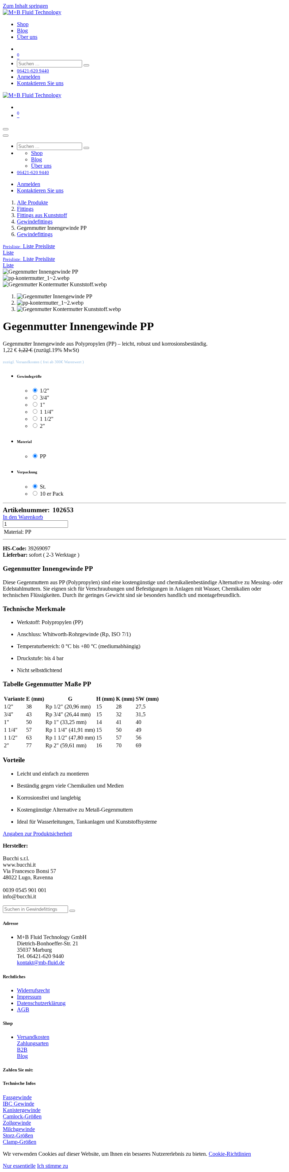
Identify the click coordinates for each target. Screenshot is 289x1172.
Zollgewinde (17, 1123)
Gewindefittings (35, 222)
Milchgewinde (19, 1129)
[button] (29, 246)
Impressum (29, 997)
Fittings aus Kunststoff (42, 215)
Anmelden (28, 77)
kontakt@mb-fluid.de (40, 962)
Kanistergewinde (22, 1110)
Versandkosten (33, 1037)
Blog (22, 1056)
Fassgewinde (17, 1097)
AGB (23, 1009)
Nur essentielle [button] (19, 1166)
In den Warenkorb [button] (23, 517)
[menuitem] (23, 24)
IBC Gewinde (18, 1104)
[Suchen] (86, 65)
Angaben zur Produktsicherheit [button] (37, 834)
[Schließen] (5, 135)
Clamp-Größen (19, 1142)
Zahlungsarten (33, 1043)
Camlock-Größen (22, 1116)
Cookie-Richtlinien (230, 1154)
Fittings (25, 209)
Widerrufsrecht (33, 990)
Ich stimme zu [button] (52, 1166)
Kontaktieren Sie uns (40, 83)
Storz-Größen (18, 1135)
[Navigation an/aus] (5, 129)
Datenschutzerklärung (41, 1003)
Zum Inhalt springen (25, 6)
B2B (22, 1050)
